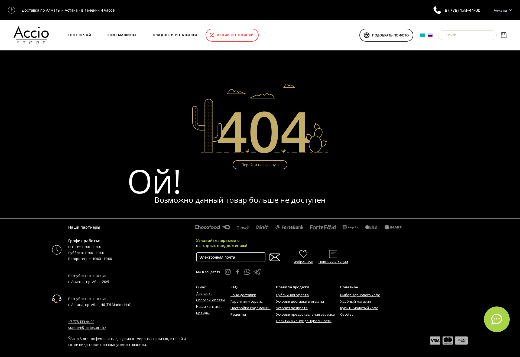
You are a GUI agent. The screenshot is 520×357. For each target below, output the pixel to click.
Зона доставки (243, 294)
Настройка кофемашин (250, 307)
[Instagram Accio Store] (228, 272)
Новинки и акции (333, 261)
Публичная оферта (292, 294)
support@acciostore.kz (87, 327)
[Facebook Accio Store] (237, 272)
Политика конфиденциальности (304, 320)
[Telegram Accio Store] (257, 272)
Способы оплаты (210, 300)
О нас (201, 287)
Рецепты (238, 314)
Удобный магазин (355, 301)
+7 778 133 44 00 (81, 321)
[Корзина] (503, 35)
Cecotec (346, 314)
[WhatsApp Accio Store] (247, 272)
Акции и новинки (235, 35)
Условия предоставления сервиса (305, 314)
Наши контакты (209, 306)
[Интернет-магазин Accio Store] (31, 35)
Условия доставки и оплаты (300, 301)
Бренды (203, 313)
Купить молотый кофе (359, 307)
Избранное (303, 261)
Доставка (204, 293)
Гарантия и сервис (246, 301)
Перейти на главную (260, 164)
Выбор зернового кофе (360, 294)
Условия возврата (292, 307)
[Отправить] (275, 257)
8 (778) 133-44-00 (462, 10)
